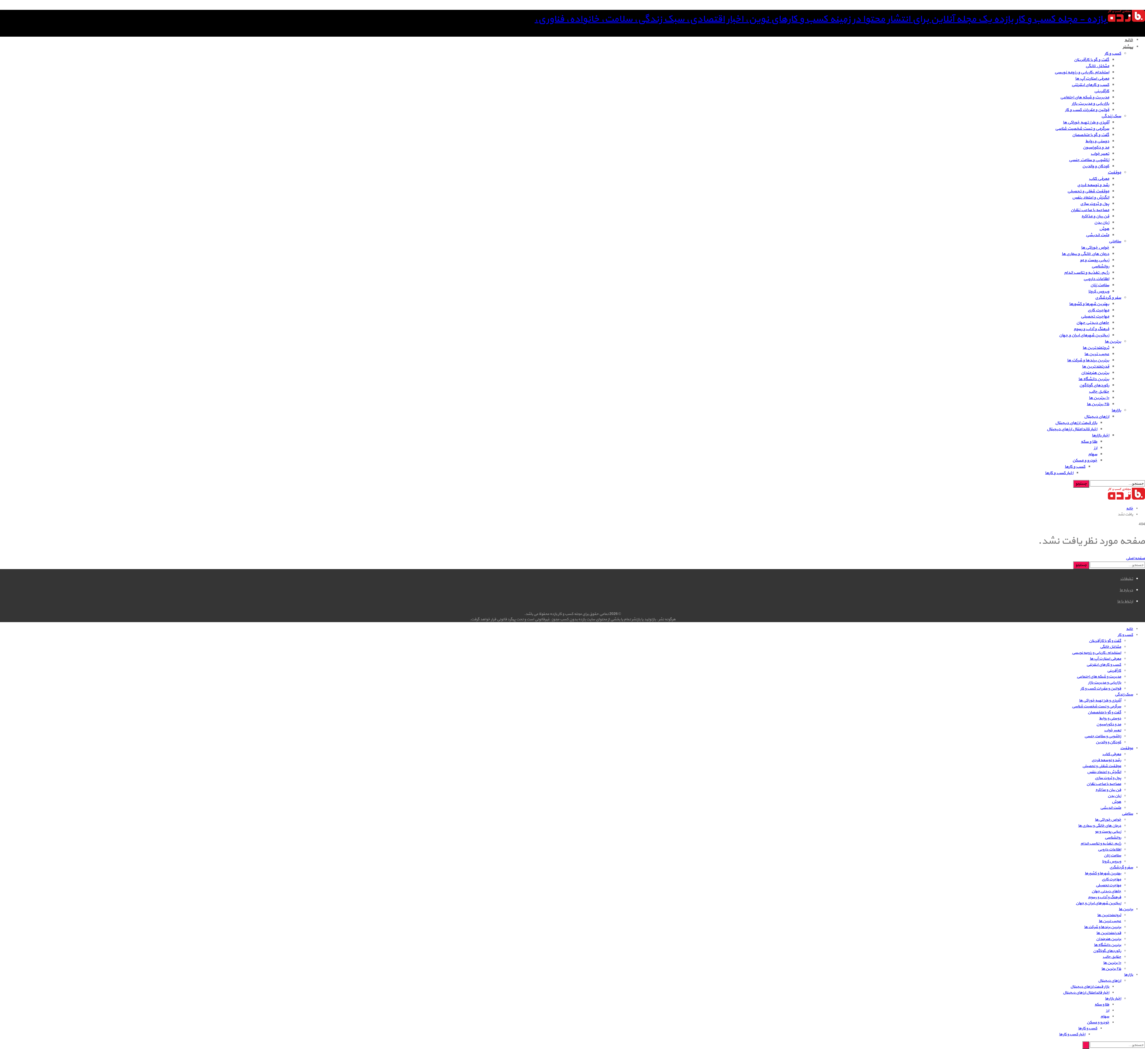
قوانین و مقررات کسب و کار (1087, 110)
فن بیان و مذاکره (1095, 216)
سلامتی (1115, 241)
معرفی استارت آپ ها (1092, 78)
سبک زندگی (1111, 116)
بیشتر (1128, 47)
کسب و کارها (1075, 467)
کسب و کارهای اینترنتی (1090, 85)
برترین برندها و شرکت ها (1088, 360)
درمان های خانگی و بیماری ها (1085, 254)
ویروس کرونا (1098, 291)
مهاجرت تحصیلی (1095, 316)
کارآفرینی (1101, 91)
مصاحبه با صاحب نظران (1090, 210)
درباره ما (1126, 590)
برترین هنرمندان (1095, 373)
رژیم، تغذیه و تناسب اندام (1086, 272)
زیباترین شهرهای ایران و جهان (1084, 335)
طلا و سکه (1089, 441)
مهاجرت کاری (1098, 310)
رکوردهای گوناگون (1094, 385)
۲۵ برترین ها (1098, 404)
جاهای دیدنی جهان (1092, 323)
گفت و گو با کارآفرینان (1091, 60)
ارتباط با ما (1125, 601)
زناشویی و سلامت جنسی (1089, 160)
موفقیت (1114, 172)
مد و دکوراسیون (1096, 147)
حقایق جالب (1099, 391)
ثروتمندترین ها (1096, 348)
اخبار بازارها (1100, 435)
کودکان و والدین (1095, 166)
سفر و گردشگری (1108, 298)
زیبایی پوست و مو (1094, 260)
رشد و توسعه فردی (1093, 185)
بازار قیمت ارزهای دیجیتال (1076, 423)
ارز (1095, 448)
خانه (1128, 40)
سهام (1092, 454)
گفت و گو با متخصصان (1090, 135)
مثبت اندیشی (1097, 235)
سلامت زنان (1099, 285)
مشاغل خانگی (1097, 66)
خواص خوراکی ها (1095, 247)
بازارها (1116, 410)
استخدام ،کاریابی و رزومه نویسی (1082, 72)
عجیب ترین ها (1096, 354)
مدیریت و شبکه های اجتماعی (1084, 97)
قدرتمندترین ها (1095, 366)
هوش (1104, 229)
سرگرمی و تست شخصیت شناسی (1082, 128)
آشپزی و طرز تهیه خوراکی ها (1086, 122)
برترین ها (1113, 341)
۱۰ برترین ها (1099, 398)
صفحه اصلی (1135, 558)
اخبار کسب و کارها (1059, 473)
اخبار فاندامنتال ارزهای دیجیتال (1072, 429)
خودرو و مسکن (1085, 460)
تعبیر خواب (1100, 154)
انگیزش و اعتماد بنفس (1090, 197)
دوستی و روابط (1097, 141)
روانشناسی (1100, 266)
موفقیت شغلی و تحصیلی (1088, 191)
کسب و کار (1112, 53)
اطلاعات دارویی (1096, 279)
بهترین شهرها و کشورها (1089, 304)
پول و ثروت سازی (1094, 204)
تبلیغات (1126, 579)
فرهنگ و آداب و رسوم (1091, 329)
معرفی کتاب (1099, 179)
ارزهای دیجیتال (1096, 416)
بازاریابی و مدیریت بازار (1090, 103)
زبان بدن (1101, 222)
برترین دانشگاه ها (1094, 379)
